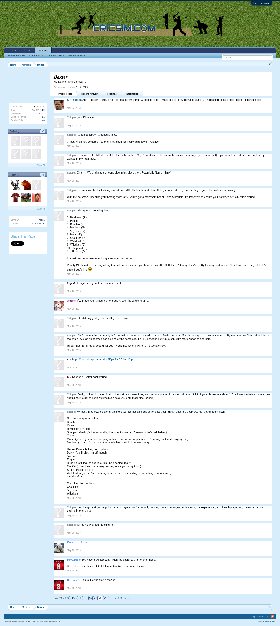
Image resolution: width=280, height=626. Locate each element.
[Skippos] (26, 155)
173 (120, 598)
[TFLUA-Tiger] (36, 185)
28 (100, 598)
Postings (112, 94)
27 (95, 598)
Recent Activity (89, 94)
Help (253, 616)
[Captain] (36, 155)
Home (15, 50)
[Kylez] (26, 198)
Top (267, 616)
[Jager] (36, 142)
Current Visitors (37, 55)
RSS (272, 616)
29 (105, 598)
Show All (41, 165)
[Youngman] (15, 142)
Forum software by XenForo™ (33, 621)
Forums (28, 50)
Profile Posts (65, 94)
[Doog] (15, 185)
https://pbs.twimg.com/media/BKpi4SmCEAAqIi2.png (103, 359)
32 (42, 131)
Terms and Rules (266, 621)
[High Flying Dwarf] (15, 198)
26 (90, 598)
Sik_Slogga (74, 99)
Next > (127, 598)
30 (42, 175)
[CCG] (26, 142)
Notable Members (16, 55)
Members (43, 50)
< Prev (73, 598)
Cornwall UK (38, 223)
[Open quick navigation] (269, 64)
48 (43, 120)
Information (132, 94)
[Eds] (15, 155)
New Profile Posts (76, 55)
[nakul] (36, 198)
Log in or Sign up (261, 3)
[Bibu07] (26, 185)
